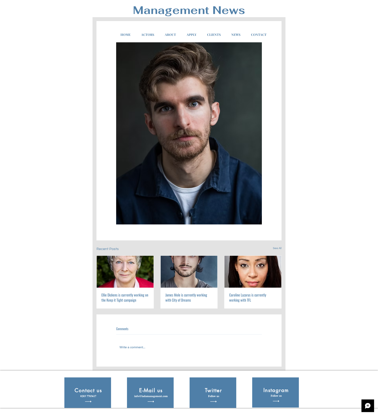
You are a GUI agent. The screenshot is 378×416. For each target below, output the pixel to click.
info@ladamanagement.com (151, 396)
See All (277, 248)
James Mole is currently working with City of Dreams (186, 297)
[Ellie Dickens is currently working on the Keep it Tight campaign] (125, 272)
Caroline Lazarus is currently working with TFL (247, 297)
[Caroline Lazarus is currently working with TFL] (252, 272)
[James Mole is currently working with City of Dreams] (189, 272)
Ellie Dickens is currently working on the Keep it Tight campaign (124, 297)
